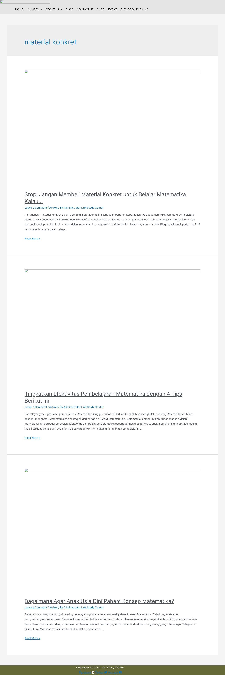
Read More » (32, 238)
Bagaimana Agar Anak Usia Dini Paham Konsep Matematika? (99, 601)
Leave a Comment (36, 207)
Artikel (53, 207)
